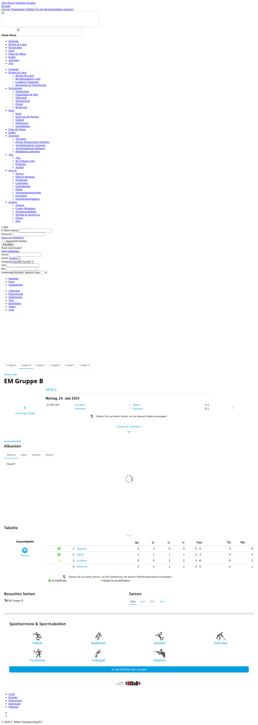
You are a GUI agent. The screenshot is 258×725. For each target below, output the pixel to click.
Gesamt (11, 464)
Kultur (12, 56)
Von (3, 265)
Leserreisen (21, 183)
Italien (136, 405)
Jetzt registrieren (10, 251)
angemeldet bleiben (16, 241)
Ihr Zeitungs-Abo (25, 160)
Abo (3, 2)
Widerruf (13, 706)
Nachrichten (15, 47)
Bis (3, 268)
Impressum (14, 703)
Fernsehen (21, 195)
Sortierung (7, 272)
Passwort (6, 234)
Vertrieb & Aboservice (27, 214)
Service (12, 170)
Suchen (13, 258)
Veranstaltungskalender (28, 192)
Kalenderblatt (22, 186)
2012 (162, 601)
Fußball (19, 119)
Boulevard (21, 107)
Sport (11, 50)
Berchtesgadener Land (27, 78)
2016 (152, 601)
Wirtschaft (21, 97)
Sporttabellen (22, 126)
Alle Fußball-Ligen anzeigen (130, 669)
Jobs (17, 221)
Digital (19, 104)
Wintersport (21, 123)
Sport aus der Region (27, 116)
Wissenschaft (22, 100)
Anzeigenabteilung (25, 211)
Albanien (80, 409)
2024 (132, 601)
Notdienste (21, 179)
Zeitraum (6, 261)
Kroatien (80, 405)
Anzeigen (13, 60)
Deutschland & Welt (26, 94)
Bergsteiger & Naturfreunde (30, 85)
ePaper (11, 2)
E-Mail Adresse (10, 230)
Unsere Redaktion (25, 208)
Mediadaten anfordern (27, 151)
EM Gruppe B (15, 600)
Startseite (13, 41)
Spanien (138, 409)
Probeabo (20, 2)
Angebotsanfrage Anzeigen (30, 145)
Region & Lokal (17, 44)
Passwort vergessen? (12, 237)
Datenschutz (15, 700)
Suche (4, 254)
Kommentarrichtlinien (27, 198)
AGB (11, 694)
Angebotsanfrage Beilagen (30, 148)
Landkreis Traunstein (27, 81)
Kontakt (31, 2)
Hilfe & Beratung (25, 176)
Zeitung (12, 202)
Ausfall (19, 167)
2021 (142, 601)
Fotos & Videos (17, 53)
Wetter (19, 189)
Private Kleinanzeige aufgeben (32, 142)
